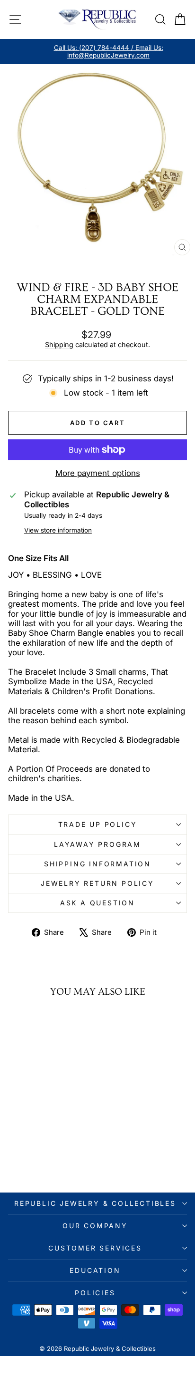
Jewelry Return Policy (97, 883)
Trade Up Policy (97, 824)
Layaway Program (97, 844)
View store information (58, 530)
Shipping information (97, 864)
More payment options (97, 473)
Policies (95, 1293)
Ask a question (97, 903)
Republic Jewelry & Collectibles (95, 1203)
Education (95, 1270)
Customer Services (95, 1248)
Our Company (95, 1226)
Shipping (59, 344)
